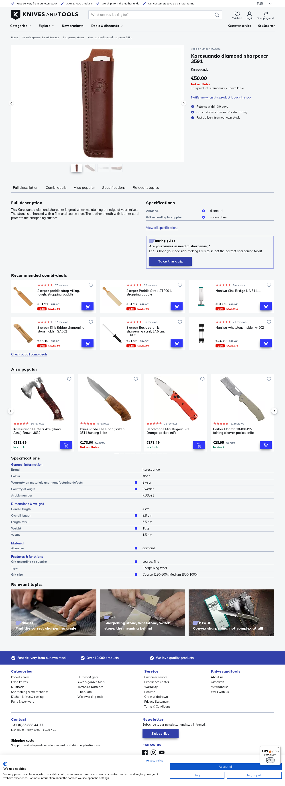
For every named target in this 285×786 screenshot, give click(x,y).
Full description (26, 187)
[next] (267, 411)
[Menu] (278, 748)
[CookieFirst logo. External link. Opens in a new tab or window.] (5, 764)
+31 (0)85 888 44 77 (27, 725)
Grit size (17, 574)
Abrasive (152, 211)
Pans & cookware (23, 701)
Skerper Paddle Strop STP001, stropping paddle (149, 292)
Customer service (155, 677)
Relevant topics (146, 187)
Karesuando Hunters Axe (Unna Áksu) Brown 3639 (37, 431)
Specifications (114, 187)
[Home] (44, 14)
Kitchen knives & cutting (27, 696)
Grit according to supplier (164, 217)
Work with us (220, 692)
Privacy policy (154, 760)
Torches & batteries (90, 687)
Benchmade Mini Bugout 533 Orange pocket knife (168, 431)
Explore (44, 26)
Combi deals (56, 187)
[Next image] (184, 103)
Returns (149, 692)
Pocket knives (20, 677)
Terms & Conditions (157, 706)
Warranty (151, 687)
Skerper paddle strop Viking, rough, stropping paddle (58, 292)
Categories (18, 26)
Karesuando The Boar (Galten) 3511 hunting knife (103, 431)
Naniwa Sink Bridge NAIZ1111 (238, 291)
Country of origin (23, 489)
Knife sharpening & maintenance (40, 37)
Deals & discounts (105, 26)
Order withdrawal (156, 696)
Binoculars (84, 692)
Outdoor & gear (87, 677)
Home (14, 37)
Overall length (21, 515)
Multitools (17, 687)
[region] (97, 109)
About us (217, 677)
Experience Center (156, 682)
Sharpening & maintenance (29, 692)
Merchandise (219, 687)
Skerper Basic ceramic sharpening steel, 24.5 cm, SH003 (145, 331)
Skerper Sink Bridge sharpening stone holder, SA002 (60, 329)
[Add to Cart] (87, 306)
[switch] (270, 760)
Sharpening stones (73, 37)
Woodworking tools (90, 696)
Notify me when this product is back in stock (221, 97)
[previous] (18, 411)
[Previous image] (11, 103)
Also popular (84, 187)
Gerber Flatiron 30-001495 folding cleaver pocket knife (233, 431)
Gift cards (217, 682)
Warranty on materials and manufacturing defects (47, 482)
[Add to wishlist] (91, 285)
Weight (16, 528)
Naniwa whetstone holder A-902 (240, 328)
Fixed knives (19, 682)
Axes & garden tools (91, 682)
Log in (249, 18)
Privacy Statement (156, 701)
